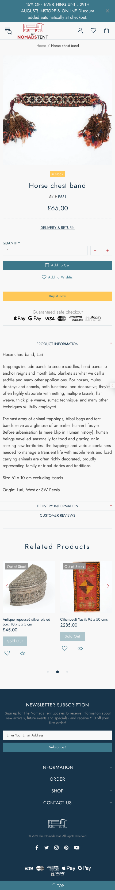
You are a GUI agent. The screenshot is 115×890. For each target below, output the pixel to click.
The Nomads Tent (33, 30)
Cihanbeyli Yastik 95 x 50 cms (84, 619)
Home (41, 45)
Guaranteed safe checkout (58, 312)
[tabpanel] (28, 615)
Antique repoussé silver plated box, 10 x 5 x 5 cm (26, 622)
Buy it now (57, 296)
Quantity (11, 243)
